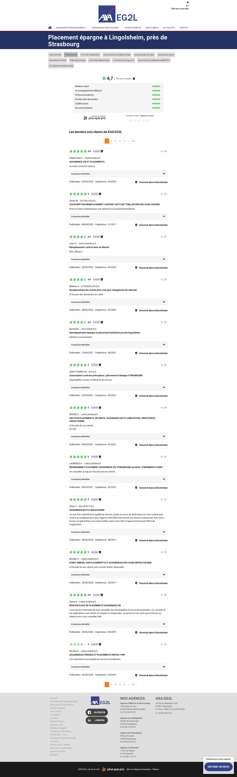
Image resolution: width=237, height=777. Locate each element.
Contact (183, 28)
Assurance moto (57, 60)
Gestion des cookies (60, 744)
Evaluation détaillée (80, 174)
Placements (71, 54)
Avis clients (152, 28)
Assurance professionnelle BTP (154, 60)
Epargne (54, 754)
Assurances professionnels (116, 54)
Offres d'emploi (133, 28)
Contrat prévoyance (123, 60)
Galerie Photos (57, 721)
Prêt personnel (77, 60)
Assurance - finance (150, 769)
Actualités (169, 28)
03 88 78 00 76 (165, 713)
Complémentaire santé (61, 65)
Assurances (55, 54)
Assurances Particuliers (105, 28)
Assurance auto (166, 54)
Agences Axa (56, 724)
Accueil (49, 28)
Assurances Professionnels (71, 28)
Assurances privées (144, 54)
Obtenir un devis (218, 766)
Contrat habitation (90, 54)
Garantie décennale (99, 60)
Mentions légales (58, 728)
